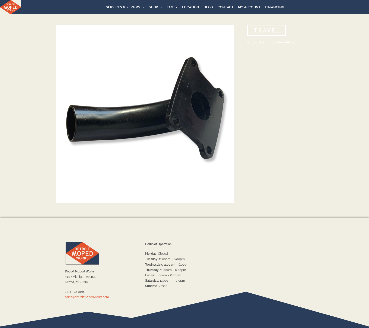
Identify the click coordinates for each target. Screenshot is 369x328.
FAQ (170, 7)
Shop (153, 7)
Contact (226, 7)
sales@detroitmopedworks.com (87, 297)
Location (190, 7)
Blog (208, 7)
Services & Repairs (123, 7)
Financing (274, 7)
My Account (249, 7)
